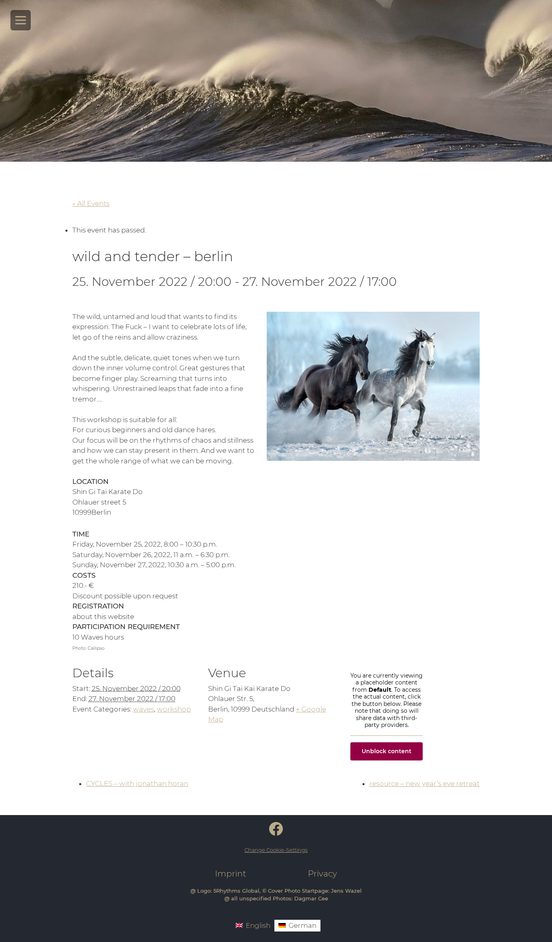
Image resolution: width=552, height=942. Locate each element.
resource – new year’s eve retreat (424, 783)
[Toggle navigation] (21, 20)
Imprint (230, 873)
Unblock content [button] (386, 751)
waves (143, 709)
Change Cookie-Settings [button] (276, 850)
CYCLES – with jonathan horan (137, 783)
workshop (174, 709)
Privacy (322, 873)
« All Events (91, 203)
